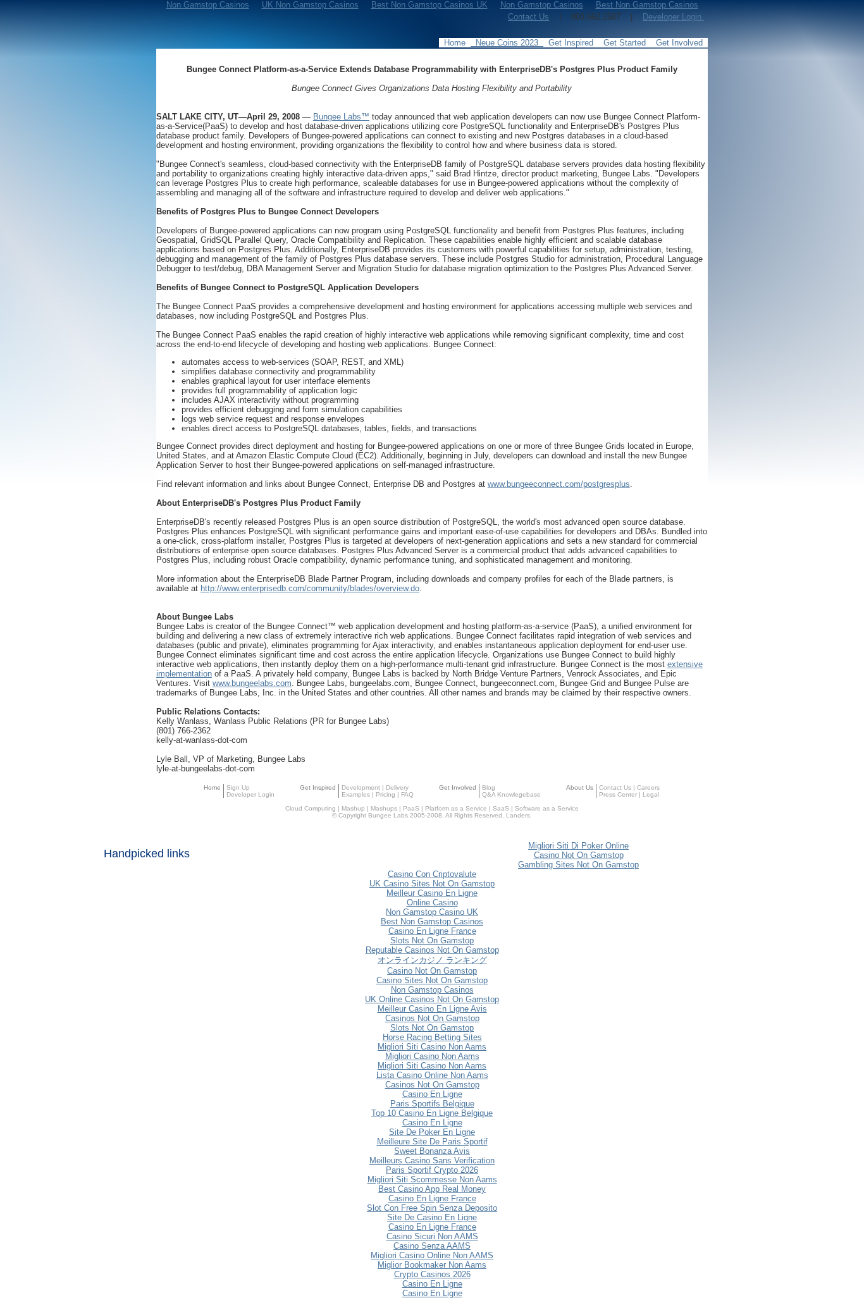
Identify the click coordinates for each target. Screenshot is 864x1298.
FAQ (407, 794)
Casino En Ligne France (432, 931)
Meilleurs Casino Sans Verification (432, 1160)
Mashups (384, 808)
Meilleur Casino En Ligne (432, 893)
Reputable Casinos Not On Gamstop (432, 950)
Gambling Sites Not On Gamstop (578, 864)
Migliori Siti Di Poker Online (578, 845)
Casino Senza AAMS (432, 1246)
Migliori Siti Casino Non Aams (432, 1046)
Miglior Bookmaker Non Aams (432, 1265)
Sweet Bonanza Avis (432, 1151)
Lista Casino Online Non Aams (432, 1075)
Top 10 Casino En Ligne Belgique (432, 1113)
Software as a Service (547, 808)
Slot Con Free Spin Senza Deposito (432, 1208)
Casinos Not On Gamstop (432, 1018)
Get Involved (457, 787)
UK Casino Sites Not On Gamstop (432, 883)
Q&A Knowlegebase (511, 794)
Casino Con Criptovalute (432, 874)
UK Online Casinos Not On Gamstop (432, 999)
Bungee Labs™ (341, 116)
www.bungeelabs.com (252, 683)
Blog (488, 787)
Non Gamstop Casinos (432, 990)
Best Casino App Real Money (432, 1189)
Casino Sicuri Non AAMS (432, 1236)
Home (212, 787)
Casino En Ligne (432, 1094)
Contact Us (528, 16)
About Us (579, 787)
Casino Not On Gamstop (579, 855)
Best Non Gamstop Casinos (432, 921)
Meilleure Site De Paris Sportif (432, 1141)
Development (361, 787)
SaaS (501, 808)
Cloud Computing (310, 808)
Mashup (353, 808)
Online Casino (432, 902)
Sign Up (238, 787)
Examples (356, 794)
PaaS (411, 808)
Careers (648, 787)
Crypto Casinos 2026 (432, 1274)
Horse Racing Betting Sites (432, 1037)
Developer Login (673, 16)
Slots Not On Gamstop (432, 940)
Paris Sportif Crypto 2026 (432, 1170)
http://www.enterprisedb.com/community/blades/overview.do (310, 588)
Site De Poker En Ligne (432, 1132)
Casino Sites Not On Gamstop (432, 980)
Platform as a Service (456, 808)
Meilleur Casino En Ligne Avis (432, 1008)
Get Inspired (318, 787)
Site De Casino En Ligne (432, 1217)
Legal (651, 794)
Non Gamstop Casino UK (432, 912)
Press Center (618, 794)
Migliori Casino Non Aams (432, 1056)
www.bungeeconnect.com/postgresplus (559, 484)
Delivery (397, 787)
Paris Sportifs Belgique (432, 1103)
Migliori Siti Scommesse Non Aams (432, 1179)
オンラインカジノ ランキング (432, 960)
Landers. (519, 815)
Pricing (385, 794)
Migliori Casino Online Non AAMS (432, 1255)
